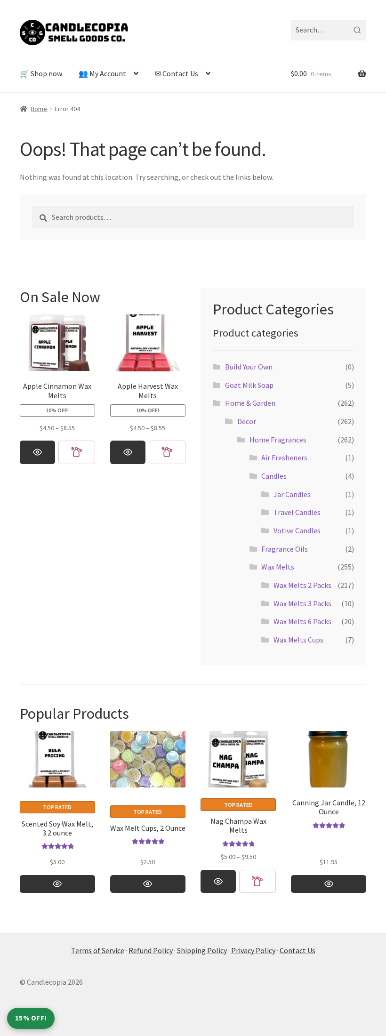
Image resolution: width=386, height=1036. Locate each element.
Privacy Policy (253, 950)
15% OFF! (31, 1017)
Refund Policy (151, 950)
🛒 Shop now (41, 73)
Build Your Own (249, 366)
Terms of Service (97, 950)
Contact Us (297, 950)
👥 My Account (102, 73)
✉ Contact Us (176, 73)
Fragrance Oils (284, 549)
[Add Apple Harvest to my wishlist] (167, 452)
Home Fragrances (277, 439)
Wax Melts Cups (298, 639)
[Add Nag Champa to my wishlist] (257, 881)
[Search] (357, 30)
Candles (274, 476)
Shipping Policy (202, 950)
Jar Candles (292, 494)
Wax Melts (277, 566)
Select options (37, 452)
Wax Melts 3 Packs (302, 603)
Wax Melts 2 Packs (302, 585)
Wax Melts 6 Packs (302, 621)
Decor (246, 421)
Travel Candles (297, 512)
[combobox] (328, 30)
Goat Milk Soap (249, 385)
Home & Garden (250, 403)
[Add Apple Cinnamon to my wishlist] (76, 452)
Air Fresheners (284, 457)
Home (39, 108)
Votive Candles (297, 530)
